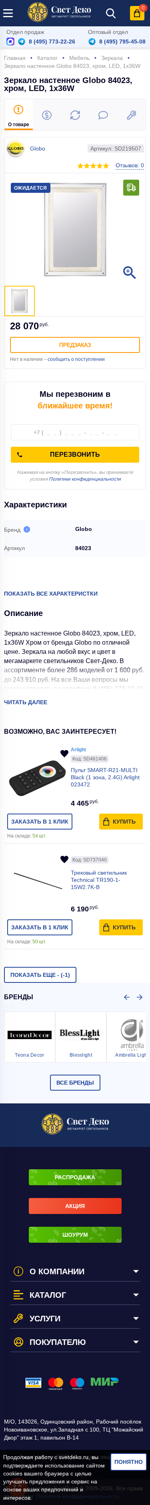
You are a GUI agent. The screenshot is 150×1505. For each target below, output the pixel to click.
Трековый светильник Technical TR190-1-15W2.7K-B (99, 879)
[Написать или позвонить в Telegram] (22, 42)
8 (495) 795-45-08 (122, 41)
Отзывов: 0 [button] (130, 165)
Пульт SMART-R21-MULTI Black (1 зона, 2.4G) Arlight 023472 (105, 777)
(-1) (40, 975)
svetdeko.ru (73, 1457)
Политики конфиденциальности (85, 479)
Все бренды (75, 1082)
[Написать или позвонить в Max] (10, 42)
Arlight (78, 749)
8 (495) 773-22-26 (52, 41)
